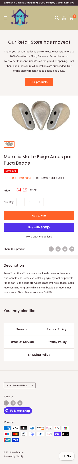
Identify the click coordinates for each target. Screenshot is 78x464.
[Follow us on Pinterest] (19, 403)
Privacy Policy (57, 342)
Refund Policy (56, 329)
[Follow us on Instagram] (13, 403)
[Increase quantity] (40, 202)
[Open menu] (5, 17)
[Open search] (57, 18)
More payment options (39, 236)
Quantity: (9, 202)
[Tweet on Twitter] (64, 248)
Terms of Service (21, 342)
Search (21, 329)
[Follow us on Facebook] (6, 403)
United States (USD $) (16, 385)
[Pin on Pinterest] (58, 248)
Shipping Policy (39, 355)
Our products (39, 81)
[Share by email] (71, 248)
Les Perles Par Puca (17, 178)
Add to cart (39, 215)
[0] (71, 18)
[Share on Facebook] (51, 248)
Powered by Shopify (13, 456)
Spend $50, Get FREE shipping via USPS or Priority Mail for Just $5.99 (39, 2)
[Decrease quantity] (20, 202)
